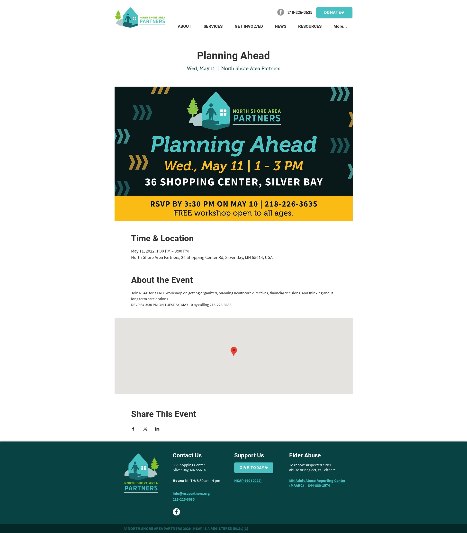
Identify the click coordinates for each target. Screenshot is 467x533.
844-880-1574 (319, 485)
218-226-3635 (184, 499)
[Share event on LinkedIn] (157, 429)
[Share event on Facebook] (133, 429)
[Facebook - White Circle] (176, 511)
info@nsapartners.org (191, 493)
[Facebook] (280, 12)
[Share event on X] (145, 429)
